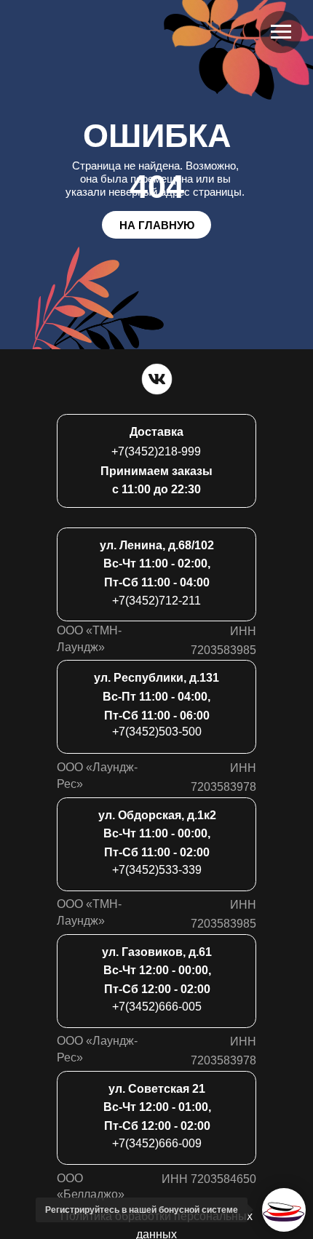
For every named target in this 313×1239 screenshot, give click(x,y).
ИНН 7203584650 (209, 1178)
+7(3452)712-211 (156, 600)
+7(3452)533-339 (157, 869)
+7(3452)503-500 (157, 731)
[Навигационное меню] (281, 32)
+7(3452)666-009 (157, 1143)
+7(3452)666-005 (157, 1006)
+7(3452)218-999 (156, 451)
